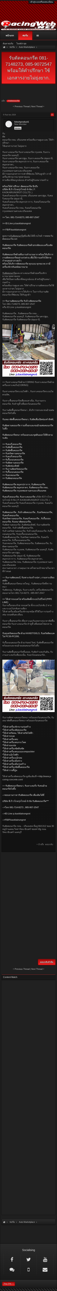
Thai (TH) (7, 1284)
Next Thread (36, 106)
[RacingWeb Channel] (45, 1259)
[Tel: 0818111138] (28, 1269)
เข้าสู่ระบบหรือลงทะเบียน (41, 2)
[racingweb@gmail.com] (45, 1269)
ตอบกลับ (49, 844)
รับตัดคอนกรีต (13, 101)
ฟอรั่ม (25, 35)
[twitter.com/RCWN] (28, 1259)
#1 (52, 115)
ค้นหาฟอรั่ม (8, 43)
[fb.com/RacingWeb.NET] (12, 1259)
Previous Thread (22, 106)
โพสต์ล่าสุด (21, 43)
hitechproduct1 (21, 122)
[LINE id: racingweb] (12, 1269)
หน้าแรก (10, 35)
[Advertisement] (28, 883)
